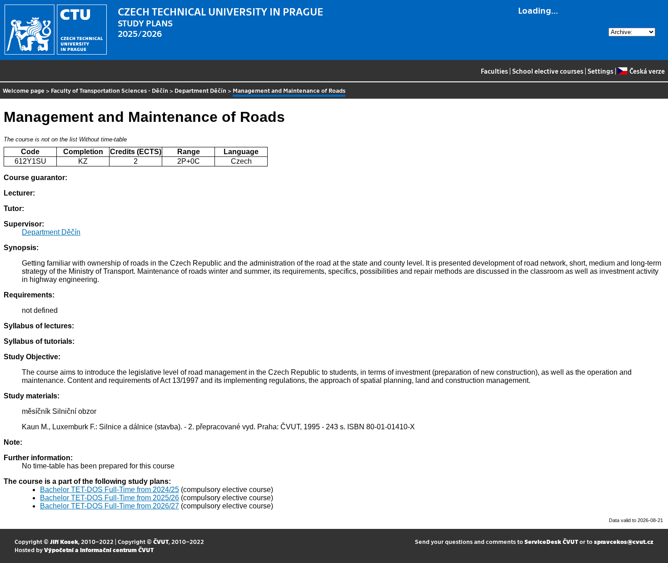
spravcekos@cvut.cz (623, 541)
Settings (600, 71)
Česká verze (646, 71)
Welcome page (24, 90)
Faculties (494, 71)
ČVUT (161, 541)
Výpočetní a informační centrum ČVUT (99, 549)
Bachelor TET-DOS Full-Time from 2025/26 (109, 498)
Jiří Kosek (64, 541)
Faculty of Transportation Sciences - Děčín (109, 90)
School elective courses (547, 71)
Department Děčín (200, 90)
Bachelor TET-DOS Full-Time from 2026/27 (109, 506)
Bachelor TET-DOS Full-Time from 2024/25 (109, 489)
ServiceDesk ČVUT (551, 541)
